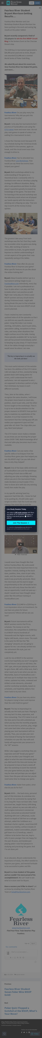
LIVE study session (20, 512)
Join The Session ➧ (21, 523)
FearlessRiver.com (20, 527)
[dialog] (21, 519)
